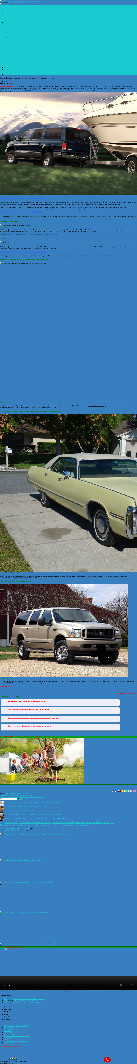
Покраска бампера (17, 41)
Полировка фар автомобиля (20, 57)
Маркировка (108, 822)
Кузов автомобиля (91, 822)
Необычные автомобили (13, 825)
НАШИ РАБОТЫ (9, 20)
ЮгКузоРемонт (12, 64)
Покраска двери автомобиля (20, 42)
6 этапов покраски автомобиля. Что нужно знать (28, 999)
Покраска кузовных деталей (20, 49)
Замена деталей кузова (18, 29)
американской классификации (33, 681)
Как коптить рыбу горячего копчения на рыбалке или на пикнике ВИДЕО (30, 944)
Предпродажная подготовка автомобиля (20, 59)
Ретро (26, 793)
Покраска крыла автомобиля (20, 46)
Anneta (6, 1000)
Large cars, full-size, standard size (64, 88)
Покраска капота (16, 44)
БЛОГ (9, 71)
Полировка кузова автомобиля (21, 56)
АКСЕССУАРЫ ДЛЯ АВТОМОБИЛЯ (16, 10)
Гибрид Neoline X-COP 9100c (20, 15)
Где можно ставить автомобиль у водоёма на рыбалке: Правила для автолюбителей (33, 814)
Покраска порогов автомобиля (21, 51)
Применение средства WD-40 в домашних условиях (16, 795)
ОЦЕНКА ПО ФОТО (11, 67)
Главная (6, 9)
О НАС (6, 61)
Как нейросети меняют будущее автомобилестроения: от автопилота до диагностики (34, 802)
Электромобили (68, 825)
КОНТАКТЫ (8, 19)
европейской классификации (97, 406)
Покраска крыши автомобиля (20, 47)
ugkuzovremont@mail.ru (16, 2)
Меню (2, 6)
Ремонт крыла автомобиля (19, 34)
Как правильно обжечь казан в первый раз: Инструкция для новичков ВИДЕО (31, 882)
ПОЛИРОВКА (12, 54)
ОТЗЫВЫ (14, 66)
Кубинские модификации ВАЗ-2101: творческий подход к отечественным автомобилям (35, 818)
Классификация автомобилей (14, 793)
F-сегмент (28, 90)
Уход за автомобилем (43, 825)
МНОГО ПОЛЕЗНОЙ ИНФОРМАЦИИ (16, 829)
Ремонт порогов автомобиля (20, 36)
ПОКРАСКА (11, 37)
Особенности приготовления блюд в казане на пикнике (23, 860)
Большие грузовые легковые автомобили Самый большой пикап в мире (23, 797)
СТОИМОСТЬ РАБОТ (11, 74)
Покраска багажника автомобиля (21, 39)
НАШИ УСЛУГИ (9, 22)
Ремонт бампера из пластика (20, 32)
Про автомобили (9, 69)
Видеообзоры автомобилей (16, 72)
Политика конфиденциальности (17, 62)
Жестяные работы (16, 27)
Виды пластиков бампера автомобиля (26, 1000)
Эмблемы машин (83, 825)
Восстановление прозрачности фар (18, 24)
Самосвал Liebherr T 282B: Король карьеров (20, 810)
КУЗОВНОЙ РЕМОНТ (14, 26)
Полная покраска (16, 52)
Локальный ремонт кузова (19, 31)
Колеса (77, 822)
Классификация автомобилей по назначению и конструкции (28, 709)
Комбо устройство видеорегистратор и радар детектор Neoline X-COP (29, 14)
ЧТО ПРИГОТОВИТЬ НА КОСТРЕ (15, 830)
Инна (5, 999)
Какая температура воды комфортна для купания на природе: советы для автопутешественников (38, 834)
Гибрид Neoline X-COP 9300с (20, 17)
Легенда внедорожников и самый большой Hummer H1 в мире (26, 806)
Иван (5, 1002)
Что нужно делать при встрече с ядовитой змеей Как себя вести (27, 912)
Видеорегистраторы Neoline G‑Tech (18, 12)
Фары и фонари (58, 825)
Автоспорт (10, 822)
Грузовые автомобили (28, 822)
